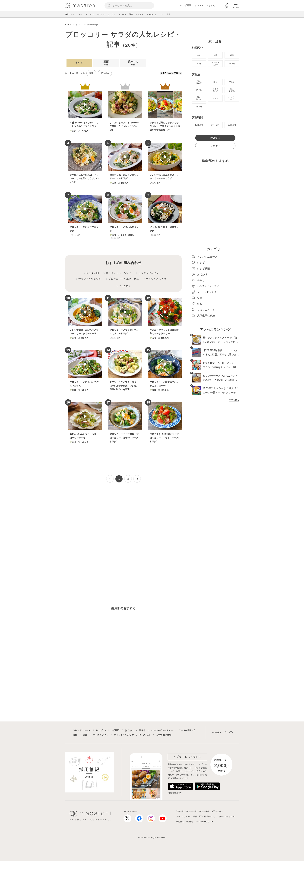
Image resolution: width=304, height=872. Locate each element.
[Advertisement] (123, 525)
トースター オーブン (232, 98)
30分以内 (232, 125)
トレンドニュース (82, 730)
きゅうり (111, 14)
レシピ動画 (185, 5)
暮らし (142, 730)
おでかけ (129, 730)
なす (81, 14)
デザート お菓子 (215, 63)
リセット (215, 145)
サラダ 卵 (92, 273)
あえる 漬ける (215, 90)
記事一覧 (180, 811)
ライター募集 (204, 811)
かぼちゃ (100, 14)
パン (161, 14)
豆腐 (131, 14)
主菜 (215, 55)
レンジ (215, 98)
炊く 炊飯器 (232, 90)
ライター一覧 (191, 811)
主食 (199, 55)
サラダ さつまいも (89, 279)
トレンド (198, 5)
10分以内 (105, 73)
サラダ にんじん (148, 273)
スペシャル (144, 735)
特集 (75, 735)
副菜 (91, 73)
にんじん (140, 14)
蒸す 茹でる (199, 98)
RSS (201, 816)
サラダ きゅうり (156, 279)
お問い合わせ (217, 811)
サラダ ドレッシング (118, 273)
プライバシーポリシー (203, 821)
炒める (232, 82)
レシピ (99, 730)
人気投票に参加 (163, 735)
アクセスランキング (124, 735)
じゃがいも (151, 14)
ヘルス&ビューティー (162, 730)
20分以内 (215, 125)
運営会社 (180, 821)
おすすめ (210, 5)
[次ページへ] (137, 479)
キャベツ (122, 14)
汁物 (199, 63)
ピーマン (90, 14)
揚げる (199, 90)
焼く (215, 82)
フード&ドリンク (187, 730)
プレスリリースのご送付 (186, 816)
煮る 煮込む (199, 82)
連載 (85, 735)
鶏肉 (168, 14)
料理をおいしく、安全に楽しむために (220, 816)
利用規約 (189, 821)
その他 (232, 63)
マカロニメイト (100, 735)
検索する (215, 137)
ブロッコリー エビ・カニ (123, 279)
